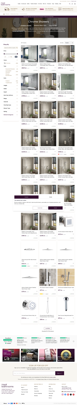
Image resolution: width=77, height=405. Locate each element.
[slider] (4, 53)
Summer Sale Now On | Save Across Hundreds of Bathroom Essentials (38, 16)
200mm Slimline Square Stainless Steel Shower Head (47, 260)
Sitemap (50, 395)
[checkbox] (11, 63)
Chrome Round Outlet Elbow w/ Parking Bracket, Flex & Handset (47, 316)
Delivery (36, 386)
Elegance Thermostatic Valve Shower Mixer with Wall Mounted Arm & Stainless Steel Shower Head (66, 64)
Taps (53, 3)
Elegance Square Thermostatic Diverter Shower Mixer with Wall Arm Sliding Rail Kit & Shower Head (47, 92)
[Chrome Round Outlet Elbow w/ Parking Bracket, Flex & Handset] (47, 305)
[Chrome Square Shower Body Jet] (66, 221)
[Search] (70, 4)
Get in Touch (64, 386)
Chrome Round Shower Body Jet (29, 315)
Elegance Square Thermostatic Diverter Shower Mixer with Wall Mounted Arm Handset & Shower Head (47, 176)
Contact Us (69, 1)
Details (50, 197)
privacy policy (53, 377)
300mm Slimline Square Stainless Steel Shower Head (29, 288)
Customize (40, 207)
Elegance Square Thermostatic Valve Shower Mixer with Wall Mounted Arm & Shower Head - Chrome (29, 176)
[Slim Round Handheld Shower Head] (66, 277)
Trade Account (73, 1)
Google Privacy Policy (42, 379)
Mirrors (44, 3)
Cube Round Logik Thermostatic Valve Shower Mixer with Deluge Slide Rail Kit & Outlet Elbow (65, 92)
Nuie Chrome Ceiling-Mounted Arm (65, 315)
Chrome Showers (23, 14)
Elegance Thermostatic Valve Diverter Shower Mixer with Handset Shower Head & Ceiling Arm (47, 120)
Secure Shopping (38, 393)
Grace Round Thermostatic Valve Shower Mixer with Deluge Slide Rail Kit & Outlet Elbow (66, 148)
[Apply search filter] (17, 47)
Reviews (36, 395)
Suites (19, 3)
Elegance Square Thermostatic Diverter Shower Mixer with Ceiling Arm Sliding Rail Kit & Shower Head (29, 120)
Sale (60, 3)
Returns (36, 388)
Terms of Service (52, 379)
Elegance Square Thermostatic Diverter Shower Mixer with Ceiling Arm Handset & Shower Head (47, 232)
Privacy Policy (52, 391)
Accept (55, 207)
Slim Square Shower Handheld (46, 287)
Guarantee (36, 391)
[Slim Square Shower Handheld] (47, 277)
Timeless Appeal (25, 25)
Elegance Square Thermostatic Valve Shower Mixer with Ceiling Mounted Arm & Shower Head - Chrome (65, 204)
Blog (50, 386)
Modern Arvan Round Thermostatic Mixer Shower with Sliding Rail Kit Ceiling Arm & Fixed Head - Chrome (29, 64)
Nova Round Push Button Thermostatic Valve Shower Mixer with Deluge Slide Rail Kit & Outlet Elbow (47, 148)
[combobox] (11, 47)
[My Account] (72, 4)
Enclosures (23, 3)
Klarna (50, 397)
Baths (28, 3)
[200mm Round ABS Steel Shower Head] (29, 249)
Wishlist (22, 394)
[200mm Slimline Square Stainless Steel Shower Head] (47, 249)
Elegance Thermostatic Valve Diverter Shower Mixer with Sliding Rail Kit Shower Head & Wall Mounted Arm (65, 176)
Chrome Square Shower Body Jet (65, 231)
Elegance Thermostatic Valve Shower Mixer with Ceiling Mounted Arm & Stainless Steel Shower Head (29, 232)
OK (16, 56)
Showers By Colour (15, 14)
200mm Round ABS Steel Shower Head (29, 260)
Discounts (51, 393)
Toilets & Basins (33, 3)
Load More (47, 328)
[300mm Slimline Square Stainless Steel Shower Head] (29, 277)
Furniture (40, 3)
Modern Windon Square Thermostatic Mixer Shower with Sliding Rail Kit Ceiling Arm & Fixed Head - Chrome (47, 64)
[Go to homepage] (8, 385)
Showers (49, 3)
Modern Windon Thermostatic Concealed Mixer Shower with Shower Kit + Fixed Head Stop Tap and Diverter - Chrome (29, 92)
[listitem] (11, 63)
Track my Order (24, 392)
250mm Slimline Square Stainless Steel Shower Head (65, 260)
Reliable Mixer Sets (40, 25)
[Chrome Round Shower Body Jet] (29, 305)
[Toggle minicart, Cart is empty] (75, 4)
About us (51, 388)
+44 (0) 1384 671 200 (66, 388)
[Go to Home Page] (4, 14)
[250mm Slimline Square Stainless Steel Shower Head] (66, 249)
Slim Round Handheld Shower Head (66, 287)
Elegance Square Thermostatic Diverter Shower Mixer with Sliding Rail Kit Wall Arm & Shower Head (65, 120)
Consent (26, 197)
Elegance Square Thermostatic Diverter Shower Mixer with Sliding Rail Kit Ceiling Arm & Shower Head (29, 148)
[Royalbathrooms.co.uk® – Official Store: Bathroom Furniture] (5, 3)
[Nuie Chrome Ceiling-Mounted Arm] (66, 305)
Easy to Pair (53, 25)
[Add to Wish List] (36, 67)
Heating (56, 3)
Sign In (22, 387)
